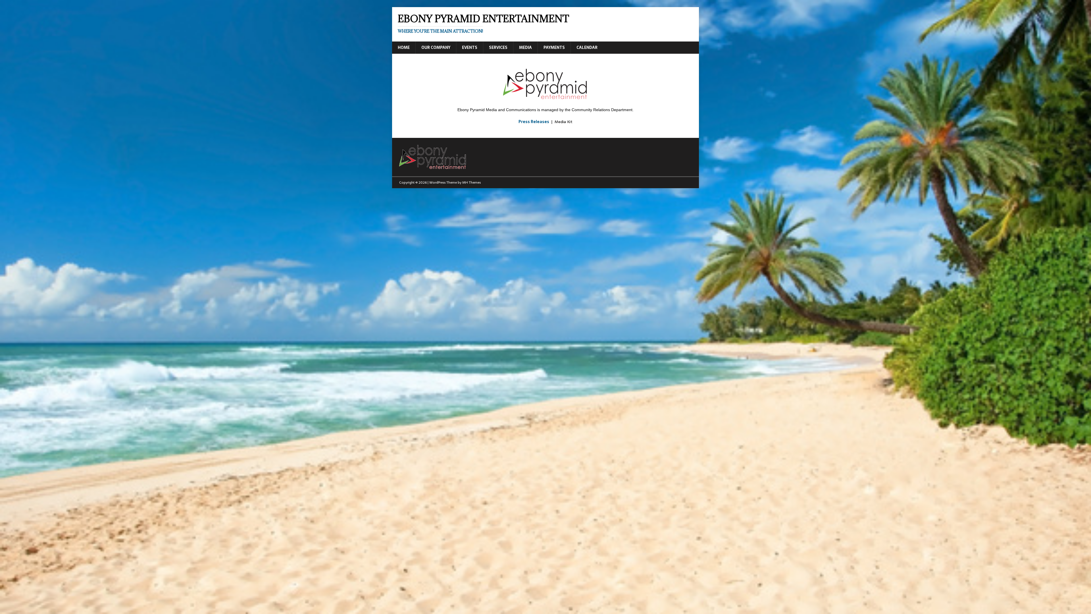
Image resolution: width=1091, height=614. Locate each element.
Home (404, 47)
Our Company (435, 47)
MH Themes (471, 182)
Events (469, 47)
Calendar (586, 47)
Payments (554, 47)
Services (498, 47)
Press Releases (534, 122)
